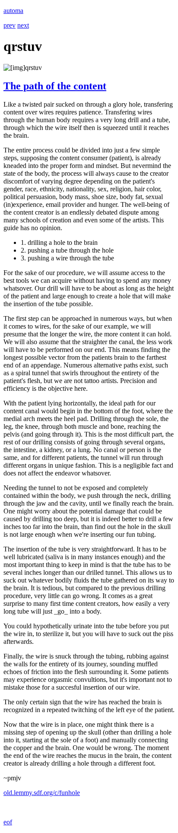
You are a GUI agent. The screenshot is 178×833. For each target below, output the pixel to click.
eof (7, 822)
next (23, 25)
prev (9, 25)
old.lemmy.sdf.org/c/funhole (41, 792)
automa (13, 10)
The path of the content (54, 86)
